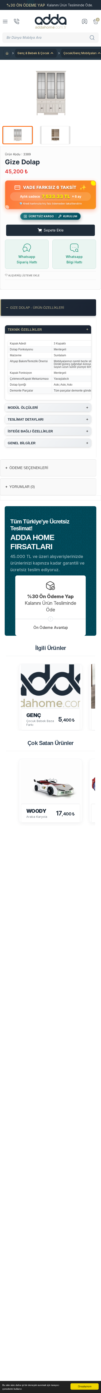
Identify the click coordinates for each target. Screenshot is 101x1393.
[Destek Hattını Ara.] (16, 21)
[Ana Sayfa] (7, 53)
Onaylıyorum (84, 1386)
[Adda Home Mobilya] (50, 21)
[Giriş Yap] (84, 21)
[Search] (93, 37)
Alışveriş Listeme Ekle (24, 275)
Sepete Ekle (54, 230)
